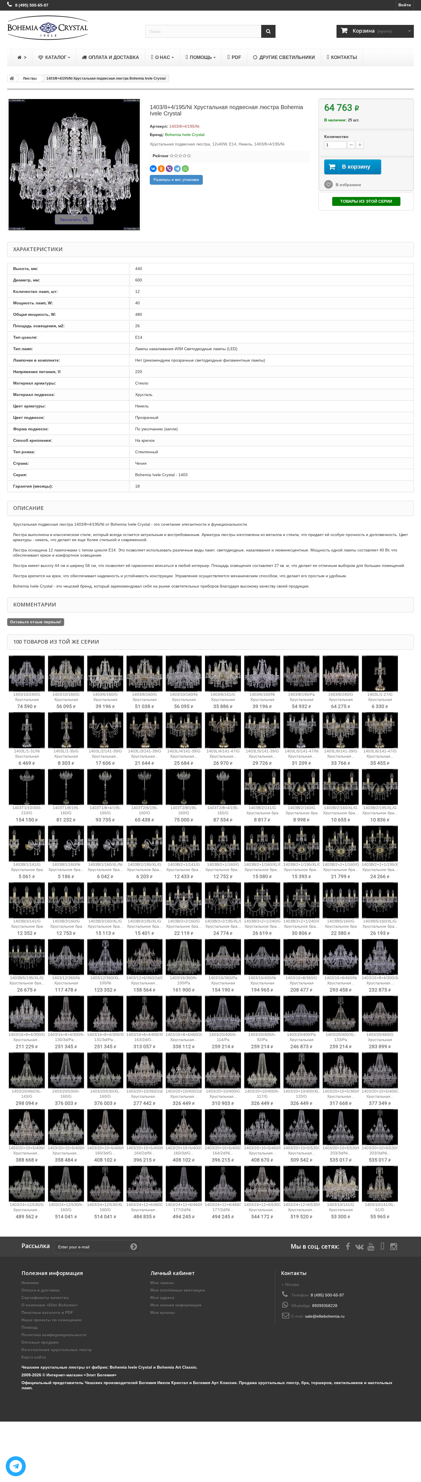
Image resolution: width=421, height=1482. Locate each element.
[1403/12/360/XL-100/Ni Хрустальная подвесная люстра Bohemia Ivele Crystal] (105, 957)
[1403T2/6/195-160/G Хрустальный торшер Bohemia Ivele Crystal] (144, 787)
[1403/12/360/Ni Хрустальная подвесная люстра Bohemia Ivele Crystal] (66, 957)
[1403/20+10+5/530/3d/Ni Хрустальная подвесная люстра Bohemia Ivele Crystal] (301, 1127)
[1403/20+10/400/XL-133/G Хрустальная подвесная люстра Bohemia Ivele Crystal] (301, 1070)
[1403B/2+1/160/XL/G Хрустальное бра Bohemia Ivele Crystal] (262, 843)
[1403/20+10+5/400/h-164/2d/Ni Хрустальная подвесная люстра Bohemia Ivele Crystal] (144, 1127)
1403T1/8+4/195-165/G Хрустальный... (105, 812)
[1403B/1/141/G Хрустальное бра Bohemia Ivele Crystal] (27, 843)
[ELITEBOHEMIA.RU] (72, 27)
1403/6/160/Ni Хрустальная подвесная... (262, 699)
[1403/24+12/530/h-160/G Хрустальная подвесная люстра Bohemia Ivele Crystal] (66, 1184)
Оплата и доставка (40, 1290)
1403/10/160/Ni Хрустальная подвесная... (184, 699)
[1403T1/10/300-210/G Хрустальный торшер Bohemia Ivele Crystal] (27, 787)
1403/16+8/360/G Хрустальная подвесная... (301, 982)
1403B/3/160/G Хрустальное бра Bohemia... (66, 926)
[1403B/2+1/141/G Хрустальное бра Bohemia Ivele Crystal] (184, 843)
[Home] (11, 78)
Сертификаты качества (45, 1297)
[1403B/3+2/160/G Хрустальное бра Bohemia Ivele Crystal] (184, 900)
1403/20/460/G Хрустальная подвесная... (380, 1039)
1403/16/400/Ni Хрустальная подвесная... (262, 982)
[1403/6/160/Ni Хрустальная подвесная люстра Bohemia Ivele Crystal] (262, 673)
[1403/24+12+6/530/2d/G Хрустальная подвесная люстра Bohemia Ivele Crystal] (262, 1184)
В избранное (348, 184)
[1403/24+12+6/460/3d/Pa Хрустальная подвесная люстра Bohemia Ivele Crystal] (144, 1184)
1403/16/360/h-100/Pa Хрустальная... (184, 982)
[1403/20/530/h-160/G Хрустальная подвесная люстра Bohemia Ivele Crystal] (66, 1070)
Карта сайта (33, 1357)
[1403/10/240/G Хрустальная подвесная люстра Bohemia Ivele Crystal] (27, 673)
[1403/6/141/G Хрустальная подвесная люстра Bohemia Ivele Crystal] (223, 673)
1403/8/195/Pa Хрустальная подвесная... (301, 699)
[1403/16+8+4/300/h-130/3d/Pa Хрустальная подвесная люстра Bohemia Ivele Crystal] (66, 1014)
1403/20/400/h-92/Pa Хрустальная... (262, 1039)
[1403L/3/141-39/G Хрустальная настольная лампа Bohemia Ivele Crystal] (144, 730)
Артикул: (159, 126)
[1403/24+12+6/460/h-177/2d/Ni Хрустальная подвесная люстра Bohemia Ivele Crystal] (184, 1184)
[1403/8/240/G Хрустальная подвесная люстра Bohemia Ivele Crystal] (340, 673)
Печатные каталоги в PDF (47, 1312)
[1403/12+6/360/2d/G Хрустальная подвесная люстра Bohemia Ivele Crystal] (144, 957)
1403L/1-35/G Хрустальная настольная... (66, 756)
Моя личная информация (175, 1305)
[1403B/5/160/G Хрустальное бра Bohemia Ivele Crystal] (340, 900)
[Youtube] (370, 1246)
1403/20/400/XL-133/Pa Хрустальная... (341, 1039)
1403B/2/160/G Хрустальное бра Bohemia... (302, 812)
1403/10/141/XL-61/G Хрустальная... (380, 1209)
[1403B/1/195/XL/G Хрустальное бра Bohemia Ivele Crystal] (144, 843)
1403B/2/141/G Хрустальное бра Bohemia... (262, 812)
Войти (404, 5)
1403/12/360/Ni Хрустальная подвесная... (66, 982)
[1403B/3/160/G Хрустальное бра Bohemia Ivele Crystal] (66, 900)
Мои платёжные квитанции (177, 1290)
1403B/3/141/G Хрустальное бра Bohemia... (27, 926)
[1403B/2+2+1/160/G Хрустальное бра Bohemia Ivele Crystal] (340, 843)
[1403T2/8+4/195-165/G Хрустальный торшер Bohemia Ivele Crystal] (223, 787)
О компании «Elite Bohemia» (49, 1305)
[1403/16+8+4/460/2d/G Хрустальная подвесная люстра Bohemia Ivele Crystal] (184, 1014)
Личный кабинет (172, 1273)
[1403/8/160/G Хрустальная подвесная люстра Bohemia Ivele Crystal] (144, 673)
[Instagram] (393, 1246)
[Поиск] (268, 31)
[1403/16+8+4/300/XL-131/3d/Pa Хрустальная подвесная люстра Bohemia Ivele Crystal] (105, 1014)
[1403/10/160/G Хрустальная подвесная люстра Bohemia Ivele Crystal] (66, 673)
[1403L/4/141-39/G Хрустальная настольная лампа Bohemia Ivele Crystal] (184, 730)
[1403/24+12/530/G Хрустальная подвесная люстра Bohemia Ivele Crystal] (27, 1184)
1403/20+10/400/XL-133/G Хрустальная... (301, 1096)
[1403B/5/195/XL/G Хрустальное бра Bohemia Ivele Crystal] (27, 957)
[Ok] (133, 1246)
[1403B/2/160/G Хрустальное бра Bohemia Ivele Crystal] (301, 787)
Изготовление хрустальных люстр (56, 1349)
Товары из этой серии (366, 201)
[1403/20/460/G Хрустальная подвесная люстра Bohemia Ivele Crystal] (380, 1014)
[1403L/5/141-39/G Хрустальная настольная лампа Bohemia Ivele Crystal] (262, 730)
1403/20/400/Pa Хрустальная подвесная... (301, 1039)
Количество (336, 136)
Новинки (30, 1282)
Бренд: (157, 134)
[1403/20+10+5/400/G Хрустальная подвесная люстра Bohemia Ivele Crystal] (66, 1127)
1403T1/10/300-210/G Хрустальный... (27, 812)
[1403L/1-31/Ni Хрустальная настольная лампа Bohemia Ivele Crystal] (27, 730)
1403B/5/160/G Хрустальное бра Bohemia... (341, 926)
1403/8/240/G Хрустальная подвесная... (340, 699)
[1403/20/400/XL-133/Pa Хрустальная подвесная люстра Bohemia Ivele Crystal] (340, 1014)
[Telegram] (177, 168)
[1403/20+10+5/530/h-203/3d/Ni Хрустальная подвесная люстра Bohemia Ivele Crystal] (340, 1127)
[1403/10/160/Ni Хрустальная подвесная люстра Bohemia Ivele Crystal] (184, 673)
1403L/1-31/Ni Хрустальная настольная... (27, 756)
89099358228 (324, 1305)
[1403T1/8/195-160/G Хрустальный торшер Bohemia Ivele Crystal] (66, 787)
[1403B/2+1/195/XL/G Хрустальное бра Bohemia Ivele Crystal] (301, 843)
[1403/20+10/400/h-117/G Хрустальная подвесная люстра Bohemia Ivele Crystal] (262, 1070)
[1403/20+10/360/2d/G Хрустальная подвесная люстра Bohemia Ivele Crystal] (144, 1070)
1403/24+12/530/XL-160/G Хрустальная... (105, 1209)
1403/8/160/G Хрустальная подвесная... (144, 699)
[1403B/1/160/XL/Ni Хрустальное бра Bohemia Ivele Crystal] (105, 843)
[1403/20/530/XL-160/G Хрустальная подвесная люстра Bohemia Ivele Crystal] (105, 1070)
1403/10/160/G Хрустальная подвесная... (66, 699)
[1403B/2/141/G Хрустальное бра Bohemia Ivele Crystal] (262, 787)
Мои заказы (162, 1282)
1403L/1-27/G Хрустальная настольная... (380, 699)
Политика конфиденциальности (53, 1335)
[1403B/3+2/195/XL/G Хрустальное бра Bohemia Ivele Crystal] (223, 900)
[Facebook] (348, 1246)
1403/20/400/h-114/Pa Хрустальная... (223, 1039)
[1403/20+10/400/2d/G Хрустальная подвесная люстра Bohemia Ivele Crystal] (184, 1070)
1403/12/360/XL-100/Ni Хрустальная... (105, 982)
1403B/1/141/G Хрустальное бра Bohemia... (27, 869)
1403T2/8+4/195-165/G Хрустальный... (223, 812)
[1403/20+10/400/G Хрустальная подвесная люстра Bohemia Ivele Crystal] (223, 1070)
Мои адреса (162, 1297)
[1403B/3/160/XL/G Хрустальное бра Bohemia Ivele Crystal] (105, 900)
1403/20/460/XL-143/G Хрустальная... (27, 1096)
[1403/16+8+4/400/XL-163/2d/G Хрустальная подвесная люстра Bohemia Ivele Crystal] (144, 1014)
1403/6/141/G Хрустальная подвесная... (222, 699)
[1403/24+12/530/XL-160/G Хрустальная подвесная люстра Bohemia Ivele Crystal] (105, 1184)
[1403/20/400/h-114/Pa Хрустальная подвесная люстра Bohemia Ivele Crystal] (223, 1014)
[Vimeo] (382, 1246)
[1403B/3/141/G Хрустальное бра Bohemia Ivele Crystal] (27, 900)
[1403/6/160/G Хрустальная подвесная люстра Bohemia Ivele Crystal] (105, 673)
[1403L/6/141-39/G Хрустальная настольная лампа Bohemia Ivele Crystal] (340, 730)
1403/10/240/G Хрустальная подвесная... (26, 699)
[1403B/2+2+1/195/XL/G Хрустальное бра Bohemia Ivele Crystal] (380, 843)
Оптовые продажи (40, 1342)
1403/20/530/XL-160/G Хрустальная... (105, 1096)
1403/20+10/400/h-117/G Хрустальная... (262, 1096)
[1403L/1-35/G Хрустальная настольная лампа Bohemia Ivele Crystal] (66, 730)
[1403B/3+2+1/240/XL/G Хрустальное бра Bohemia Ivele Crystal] (301, 900)
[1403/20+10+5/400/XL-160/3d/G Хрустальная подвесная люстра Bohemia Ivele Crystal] (184, 1127)
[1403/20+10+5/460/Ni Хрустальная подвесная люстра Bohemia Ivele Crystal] (262, 1127)
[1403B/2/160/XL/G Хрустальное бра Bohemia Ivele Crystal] (340, 787)
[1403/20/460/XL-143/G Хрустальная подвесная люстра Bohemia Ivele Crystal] (27, 1070)
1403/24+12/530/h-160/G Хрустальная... (66, 1209)
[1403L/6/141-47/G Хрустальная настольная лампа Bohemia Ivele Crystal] (380, 730)
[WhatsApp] (185, 168)
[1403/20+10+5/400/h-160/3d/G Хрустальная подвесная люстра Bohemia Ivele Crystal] (105, 1127)
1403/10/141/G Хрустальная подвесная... (340, 1209)
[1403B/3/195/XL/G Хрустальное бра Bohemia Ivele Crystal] (144, 900)
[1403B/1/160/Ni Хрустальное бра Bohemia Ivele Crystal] (66, 843)
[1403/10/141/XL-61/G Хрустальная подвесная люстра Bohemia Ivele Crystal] (380, 1184)
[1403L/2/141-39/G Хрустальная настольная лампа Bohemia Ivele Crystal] (105, 730)
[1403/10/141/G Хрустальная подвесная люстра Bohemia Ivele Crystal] (340, 1184)
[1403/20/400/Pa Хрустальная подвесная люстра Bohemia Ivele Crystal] (301, 1014)
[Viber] (169, 168)
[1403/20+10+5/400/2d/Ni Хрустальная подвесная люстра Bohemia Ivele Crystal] (380, 1070)
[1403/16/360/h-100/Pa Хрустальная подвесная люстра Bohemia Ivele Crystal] (184, 957)
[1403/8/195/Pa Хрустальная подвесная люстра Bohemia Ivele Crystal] (301, 673)
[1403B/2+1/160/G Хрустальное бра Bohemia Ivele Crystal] (223, 843)
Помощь (29, 1327)
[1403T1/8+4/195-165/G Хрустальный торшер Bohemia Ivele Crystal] (105, 787)
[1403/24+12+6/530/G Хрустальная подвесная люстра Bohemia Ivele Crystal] (301, 1184)
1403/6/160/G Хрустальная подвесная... (105, 699)
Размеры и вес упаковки (176, 179)
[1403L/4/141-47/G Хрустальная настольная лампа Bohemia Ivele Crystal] (223, 730)
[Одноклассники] (161, 168)
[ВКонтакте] (153, 168)
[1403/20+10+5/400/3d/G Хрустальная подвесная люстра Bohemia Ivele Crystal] (27, 1127)
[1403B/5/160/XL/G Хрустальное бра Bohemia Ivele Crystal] (380, 900)
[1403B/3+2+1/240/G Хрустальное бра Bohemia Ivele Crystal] (262, 900)
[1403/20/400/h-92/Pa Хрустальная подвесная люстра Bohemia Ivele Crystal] (262, 1014)
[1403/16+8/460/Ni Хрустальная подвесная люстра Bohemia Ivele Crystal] (340, 957)
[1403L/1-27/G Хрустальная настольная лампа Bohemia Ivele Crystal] (380, 673)
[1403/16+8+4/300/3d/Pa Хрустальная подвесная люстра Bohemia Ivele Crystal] (380, 957)
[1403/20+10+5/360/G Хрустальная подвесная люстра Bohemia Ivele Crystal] (340, 1070)
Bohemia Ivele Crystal (184, 134)
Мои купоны (162, 1312)
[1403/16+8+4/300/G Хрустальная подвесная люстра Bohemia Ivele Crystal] (27, 1014)
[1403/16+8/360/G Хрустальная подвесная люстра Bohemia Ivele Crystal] (301, 957)
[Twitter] (359, 1246)
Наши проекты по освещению (51, 1320)
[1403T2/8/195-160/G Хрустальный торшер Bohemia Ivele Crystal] (184, 787)
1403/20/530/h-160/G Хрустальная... (66, 1096)
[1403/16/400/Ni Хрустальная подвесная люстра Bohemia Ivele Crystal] (262, 957)
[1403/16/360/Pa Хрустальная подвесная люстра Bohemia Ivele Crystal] (223, 957)
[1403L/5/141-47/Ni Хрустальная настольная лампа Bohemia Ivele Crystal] (301, 730)
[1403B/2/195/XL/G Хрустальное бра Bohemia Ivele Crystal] (380, 787)
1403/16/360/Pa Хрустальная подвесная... (222, 982)
